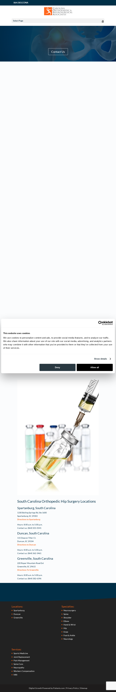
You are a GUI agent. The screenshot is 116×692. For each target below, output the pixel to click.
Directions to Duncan (26, 544)
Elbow (66, 621)
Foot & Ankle (69, 635)
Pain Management (21, 660)
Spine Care (18, 664)
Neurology (68, 639)
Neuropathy (19, 667)
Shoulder (67, 617)
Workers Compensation (24, 671)
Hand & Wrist (70, 624)
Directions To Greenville (27, 570)
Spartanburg (19, 610)
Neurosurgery (70, 610)
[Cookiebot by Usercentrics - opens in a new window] (100, 323)
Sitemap (83, 688)
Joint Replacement (22, 657)
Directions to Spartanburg (28, 519)
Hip (65, 628)
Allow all (94, 367)
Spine (66, 614)
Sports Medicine (21, 653)
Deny (57, 367)
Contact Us (58, 51)
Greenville (18, 617)
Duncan (17, 614)
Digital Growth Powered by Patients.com (47, 688)
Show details (100, 359)
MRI (15, 675)
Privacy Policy (72, 688)
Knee (66, 632)
